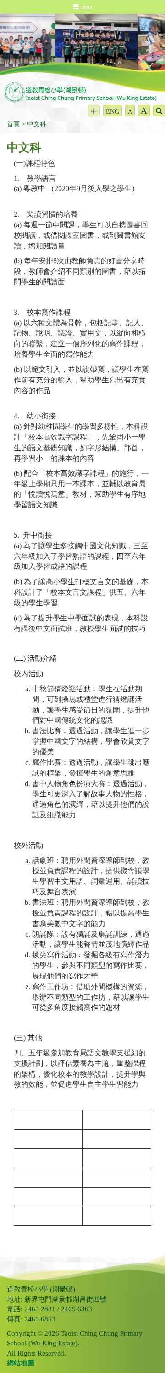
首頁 (13, 124)
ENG (112, 111)
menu (85, 7)
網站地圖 (20, 1363)
